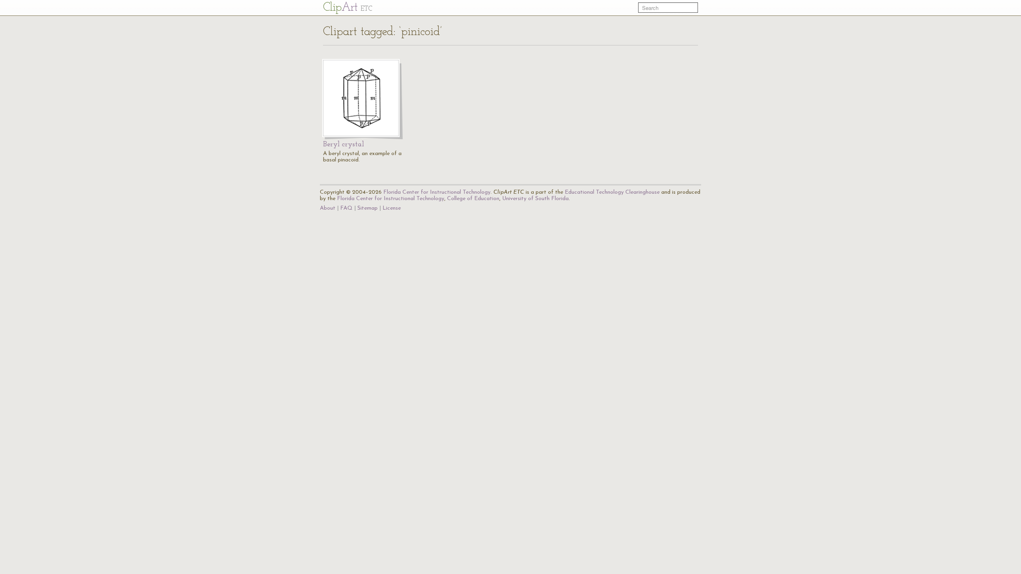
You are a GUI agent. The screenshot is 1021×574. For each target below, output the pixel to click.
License (391, 208)
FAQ (346, 208)
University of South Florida (535, 199)
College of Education (473, 199)
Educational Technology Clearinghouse (612, 192)
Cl (347, 8)
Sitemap (367, 208)
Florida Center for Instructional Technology (437, 192)
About (327, 208)
